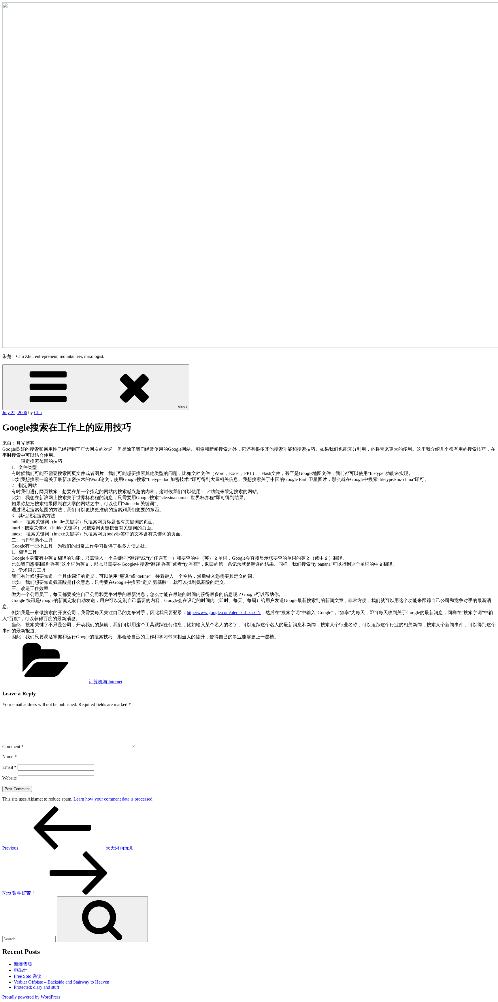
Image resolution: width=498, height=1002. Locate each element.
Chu (38, 412)
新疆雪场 (23, 964)
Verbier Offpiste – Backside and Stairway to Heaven (61, 982)
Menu (182, 407)
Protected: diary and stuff (36, 987)
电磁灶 (21, 970)
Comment (13, 746)
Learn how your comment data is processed (112, 799)
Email (9, 767)
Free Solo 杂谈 (28, 976)
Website (9, 777)
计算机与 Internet (105, 681)
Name (9, 756)
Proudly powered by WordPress (31, 997)
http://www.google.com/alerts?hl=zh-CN (224, 612)
